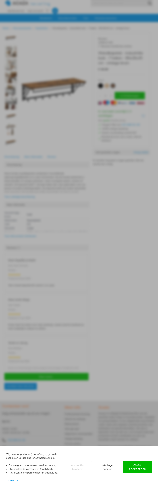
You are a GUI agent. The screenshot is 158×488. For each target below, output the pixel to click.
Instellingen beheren (107, 467)
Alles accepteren (137, 467)
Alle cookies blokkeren (78, 467)
